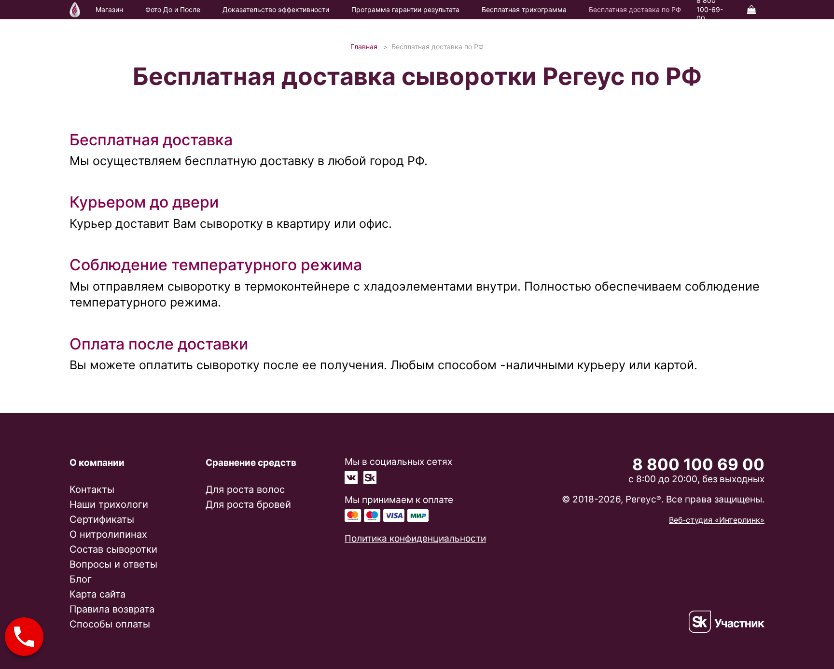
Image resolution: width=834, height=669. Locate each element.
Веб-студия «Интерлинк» (716, 520)
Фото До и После (172, 9)
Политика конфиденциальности (415, 538)
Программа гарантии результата (405, 9)
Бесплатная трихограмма (524, 9)
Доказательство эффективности (275, 9)
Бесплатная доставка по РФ (635, 9)
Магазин (109, 9)
